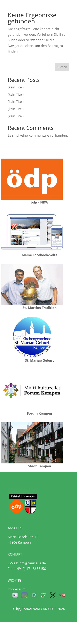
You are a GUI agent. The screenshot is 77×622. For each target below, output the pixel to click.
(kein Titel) (16, 87)
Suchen (62, 67)
